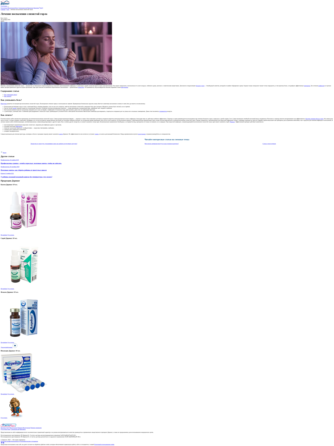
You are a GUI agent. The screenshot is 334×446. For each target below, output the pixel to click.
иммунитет (19, 126)
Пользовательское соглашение (29, 441)
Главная (3, 9)
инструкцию (142, 134)
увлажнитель (163, 111)
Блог (16, 8)
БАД (41, 8)
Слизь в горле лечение (269, 143)
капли (61, 134)
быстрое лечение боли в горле (314, 118)
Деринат (232, 122)
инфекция (321, 85)
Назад (4, 152)
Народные (4, 103)
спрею (97, 134)
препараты (307, 85)
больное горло (200, 85)
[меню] (8, 6)
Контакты (30, 8)
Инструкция (11, 8)
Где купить (4, 6)
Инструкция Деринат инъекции (32, 428)
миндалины (124, 87)
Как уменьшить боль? (10, 94)
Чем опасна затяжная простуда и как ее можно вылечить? (162, 143)
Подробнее (4, 235)
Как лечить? (7, 96)
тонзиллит (81, 87)
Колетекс (37, 8)
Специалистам (22, 8)
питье (14, 108)
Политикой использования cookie (104, 444)
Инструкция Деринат (16, 428)
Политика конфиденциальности (10, 441)
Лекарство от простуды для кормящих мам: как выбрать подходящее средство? (54, 143)
